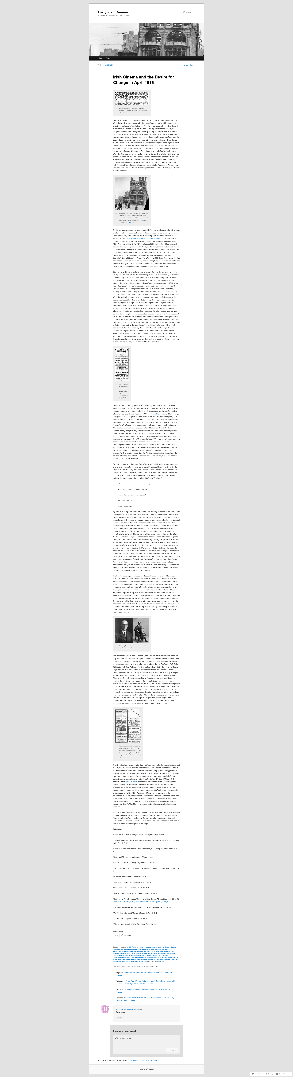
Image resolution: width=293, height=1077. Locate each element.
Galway (144, 953)
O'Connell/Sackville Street (121, 957)
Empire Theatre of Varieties (150, 951)
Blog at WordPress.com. (146, 1069)
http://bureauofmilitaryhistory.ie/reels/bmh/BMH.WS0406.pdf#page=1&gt (141, 901)
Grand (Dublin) (152, 953)
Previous (185, 65)
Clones (153, 949)
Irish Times (132, 222)
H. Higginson (162, 953)
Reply (119, 1018)
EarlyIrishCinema (142, 961)
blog (137, 648)
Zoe (117, 1009)
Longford (149, 955)
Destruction (125, 951)
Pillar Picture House (152, 957)
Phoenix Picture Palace (138, 957)
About (108, 58)
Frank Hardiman (136, 953)
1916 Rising (132, 947)
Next (192, 65)
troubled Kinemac (157, 414)
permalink (160, 961)
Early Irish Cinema (113, 12)
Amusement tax (157, 947)
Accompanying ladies (144, 947)
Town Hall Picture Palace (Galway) (166, 959)
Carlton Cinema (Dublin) (131, 949)
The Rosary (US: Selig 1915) (145, 959)
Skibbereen (171, 957)
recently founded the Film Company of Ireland (143, 238)
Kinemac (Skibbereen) (138, 955)
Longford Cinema (158, 955)
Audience (166, 947)
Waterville (116, 961)
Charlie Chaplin (145, 949)
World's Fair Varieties (127, 961)
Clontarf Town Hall (162, 949)
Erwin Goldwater (131, 781)
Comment (172, 1050)
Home (100, 58)
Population (163, 957)
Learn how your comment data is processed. (144, 1060)
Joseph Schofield (124, 955)
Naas (166, 955)
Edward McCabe (135, 951)
